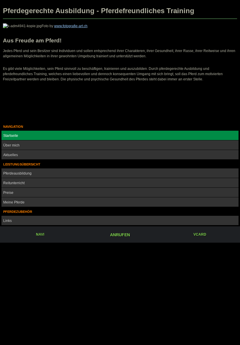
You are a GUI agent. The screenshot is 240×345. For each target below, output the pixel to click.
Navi (40, 234)
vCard (199, 234)
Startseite (10, 136)
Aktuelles (10, 155)
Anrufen (120, 234)
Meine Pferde (14, 202)
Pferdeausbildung (17, 173)
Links (7, 221)
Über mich (11, 145)
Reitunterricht (14, 183)
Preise (8, 193)
